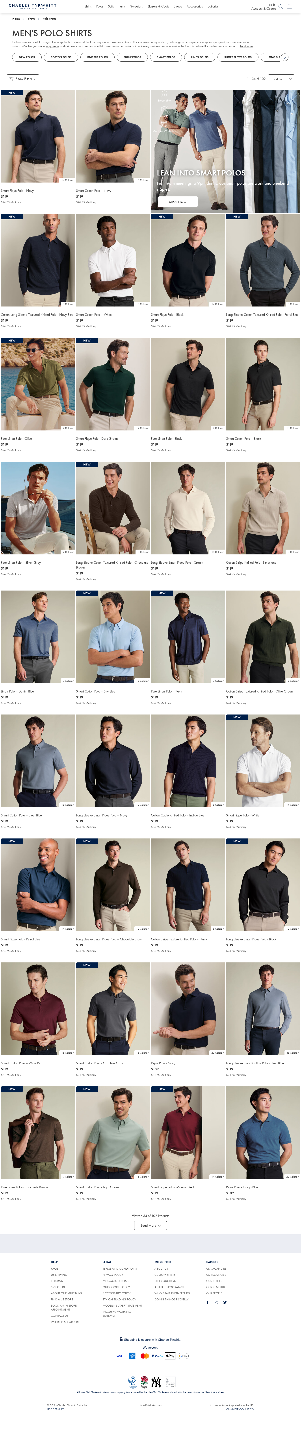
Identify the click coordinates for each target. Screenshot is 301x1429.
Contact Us (59, 1316)
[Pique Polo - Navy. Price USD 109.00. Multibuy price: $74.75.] (188, 1008)
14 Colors (66, 180)
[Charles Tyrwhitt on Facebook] (210, 1302)
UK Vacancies (216, 1268)
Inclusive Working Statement (117, 1314)
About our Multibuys (66, 1293)
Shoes (178, 6)
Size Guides (59, 1287)
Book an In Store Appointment (64, 1307)
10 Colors (217, 552)
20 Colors (216, 1052)
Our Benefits (215, 1287)
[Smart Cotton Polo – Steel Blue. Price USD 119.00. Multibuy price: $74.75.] (38, 760)
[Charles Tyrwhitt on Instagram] (219, 1302)
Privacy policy (113, 1275)
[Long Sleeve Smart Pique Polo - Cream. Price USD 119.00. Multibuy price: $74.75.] (188, 508)
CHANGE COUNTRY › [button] (240, 1409)
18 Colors (141, 180)
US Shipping (59, 1275)
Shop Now (178, 202)
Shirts (88, 6)
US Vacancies (216, 1275)
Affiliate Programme (169, 1287)
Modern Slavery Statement (122, 1305)
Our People (214, 1293)
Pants (122, 6)
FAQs (54, 1268)
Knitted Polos (97, 57)
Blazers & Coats (158, 6)
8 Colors (292, 552)
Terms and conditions (120, 1268)
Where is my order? (65, 1322)
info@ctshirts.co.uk (151, 1405)
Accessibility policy (116, 1293)
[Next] (284, 57)
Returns (57, 1281)
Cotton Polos (61, 57)
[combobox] (281, 78)
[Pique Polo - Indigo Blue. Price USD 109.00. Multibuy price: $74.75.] (263, 1132)
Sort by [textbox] (277, 79)
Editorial (213, 6)
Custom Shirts (164, 1275)
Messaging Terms (116, 1281)
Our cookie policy (116, 1287)
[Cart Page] (289, 6)
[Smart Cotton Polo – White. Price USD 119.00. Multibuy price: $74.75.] (113, 260)
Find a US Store (62, 1299)
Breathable (164, 100)
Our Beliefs (214, 1281)
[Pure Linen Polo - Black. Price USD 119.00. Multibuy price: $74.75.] (188, 384)
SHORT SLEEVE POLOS (238, 57)
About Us (161, 1268)
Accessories (195, 6)
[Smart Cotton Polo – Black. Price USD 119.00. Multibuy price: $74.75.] (263, 384)
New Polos (27, 57)
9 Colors (67, 428)
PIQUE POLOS (132, 57)
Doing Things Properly (171, 1299)
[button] (150, 1225)
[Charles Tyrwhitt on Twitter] (227, 1302)
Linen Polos (199, 57)
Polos (99, 6)
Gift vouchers (165, 1281)
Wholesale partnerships (172, 1293)
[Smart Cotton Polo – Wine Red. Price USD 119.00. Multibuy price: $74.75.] (38, 1008)
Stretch (164, 116)
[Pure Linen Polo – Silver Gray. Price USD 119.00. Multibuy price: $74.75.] (38, 508)
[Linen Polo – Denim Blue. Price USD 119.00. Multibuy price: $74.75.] (38, 637)
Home (16, 18)
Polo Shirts (49, 18)
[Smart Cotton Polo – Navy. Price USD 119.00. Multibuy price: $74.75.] (113, 136)
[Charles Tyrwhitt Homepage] (32, 6)
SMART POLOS (166, 57)
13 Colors (292, 1052)
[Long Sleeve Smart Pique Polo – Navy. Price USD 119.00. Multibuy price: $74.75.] (113, 760)
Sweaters (136, 6)
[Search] (280, 6)
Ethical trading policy (119, 1299)
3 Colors (67, 304)
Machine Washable (164, 131)
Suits (111, 6)
